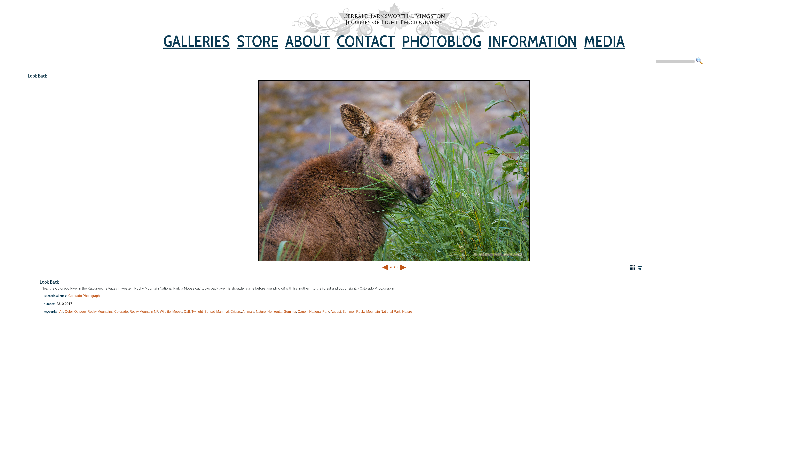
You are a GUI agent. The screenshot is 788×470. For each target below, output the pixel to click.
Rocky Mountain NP (143, 311)
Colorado (121, 311)
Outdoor (80, 311)
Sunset (209, 311)
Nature (261, 311)
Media (604, 41)
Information (532, 41)
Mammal (222, 311)
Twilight (197, 311)
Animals (248, 311)
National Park (319, 311)
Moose (177, 311)
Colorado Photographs (84, 296)
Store (257, 41)
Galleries (196, 41)
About (307, 41)
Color (69, 311)
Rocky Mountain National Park (378, 311)
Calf (187, 311)
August (336, 311)
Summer (290, 311)
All (61, 311)
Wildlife (165, 311)
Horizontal (274, 311)
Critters (235, 311)
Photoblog (441, 41)
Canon (303, 311)
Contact (366, 41)
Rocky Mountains (100, 311)
